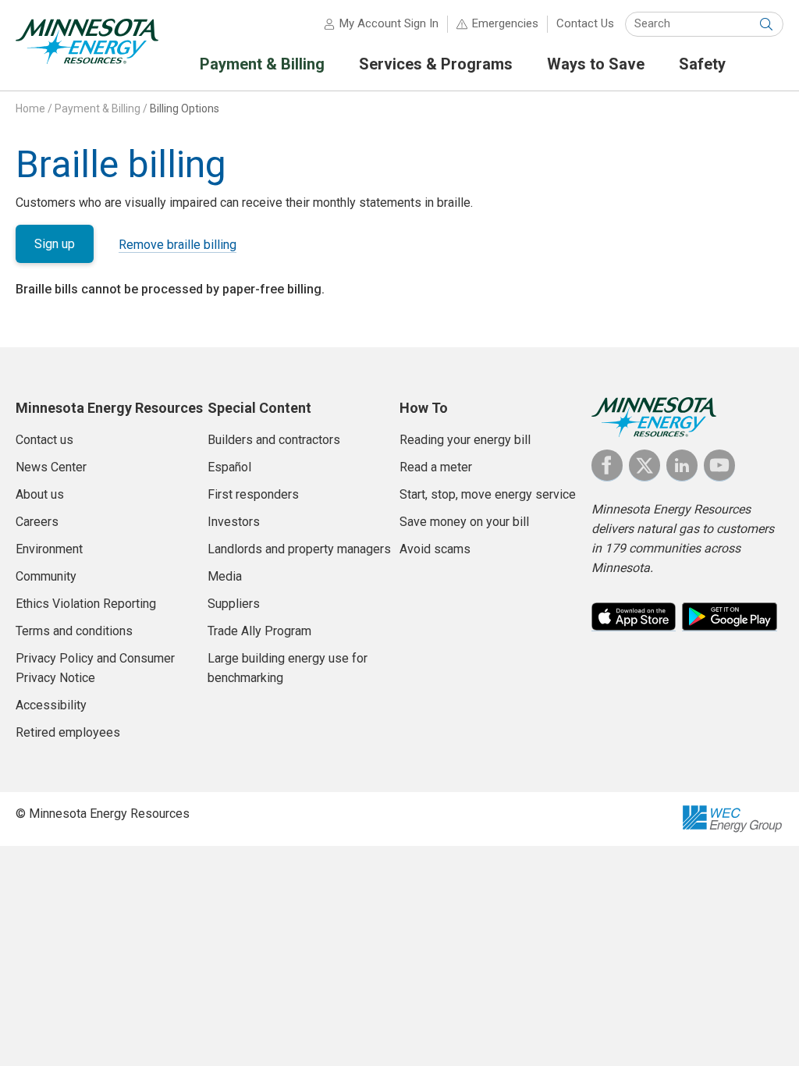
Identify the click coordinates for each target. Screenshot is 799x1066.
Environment (49, 549)
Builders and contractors (274, 439)
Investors (234, 521)
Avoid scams (435, 549)
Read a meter (436, 467)
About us (40, 494)
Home (30, 108)
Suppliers (234, 603)
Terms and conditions (74, 631)
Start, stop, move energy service (488, 494)
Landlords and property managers (299, 549)
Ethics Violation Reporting (86, 603)
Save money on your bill (464, 521)
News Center (51, 467)
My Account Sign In (389, 23)
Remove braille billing (177, 244)
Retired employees (68, 732)
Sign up (54, 243)
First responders (253, 494)
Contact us (44, 439)
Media (225, 576)
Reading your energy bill (465, 439)
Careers (37, 521)
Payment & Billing (97, 108)
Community (46, 576)
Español (229, 467)
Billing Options (184, 108)
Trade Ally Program (259, 631)
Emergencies (505, 23)
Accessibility (51, 705)
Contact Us (585, 23)
